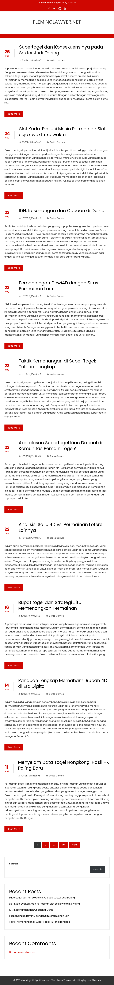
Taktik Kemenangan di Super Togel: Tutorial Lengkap (57, 364)
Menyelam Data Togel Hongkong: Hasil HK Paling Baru (63, 765)
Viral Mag (78, 980)
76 (63, 844)
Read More (13, 113)
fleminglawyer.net (57, 22)
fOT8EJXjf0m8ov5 (31, 60)
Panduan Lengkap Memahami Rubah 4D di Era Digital (62, 683)
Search (13, 863)
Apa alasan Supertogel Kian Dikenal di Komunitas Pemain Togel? (60, 446)
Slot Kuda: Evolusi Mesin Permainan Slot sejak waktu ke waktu (62, 132)
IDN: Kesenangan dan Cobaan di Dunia (61, 210)
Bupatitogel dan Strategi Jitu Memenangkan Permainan (49, 605)
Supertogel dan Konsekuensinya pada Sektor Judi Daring (61, 50)
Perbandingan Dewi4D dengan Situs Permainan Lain (58, 286)
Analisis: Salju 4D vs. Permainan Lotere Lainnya (60, 527)
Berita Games (57, 60)
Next (74, 844)
